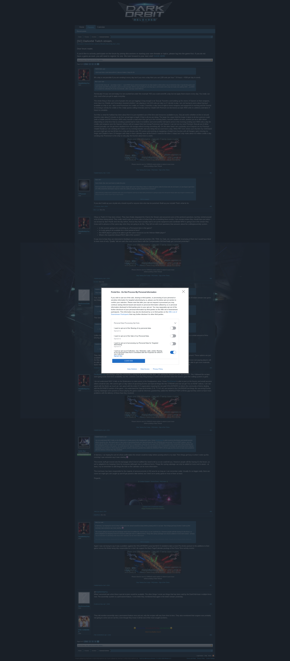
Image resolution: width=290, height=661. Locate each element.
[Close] (184, 292)
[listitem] (145, 323)
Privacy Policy (158, 369)
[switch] (173, 328)
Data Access (145, 369)
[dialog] (145, 330)
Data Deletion (132, 369)
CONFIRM (128, 361)
